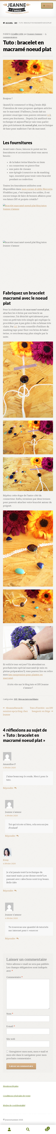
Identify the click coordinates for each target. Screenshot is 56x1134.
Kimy (6, 860)
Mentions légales (10, 1086)
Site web (10, 1039)
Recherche (28, 1129)
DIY (15, 23)
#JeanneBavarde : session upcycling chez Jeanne (15, 711)
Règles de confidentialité (14, 1105)
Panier (43, 1127)
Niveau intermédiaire (28, 699)
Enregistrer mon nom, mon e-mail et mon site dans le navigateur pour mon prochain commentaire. (27, 1055)
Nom (9, 1013)
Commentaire (14, 977)
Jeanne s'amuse (34, 34)
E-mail (10, 1026)
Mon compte (9, 1129)
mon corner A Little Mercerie (37, 189)
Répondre (8, 788)
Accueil (9, 23)
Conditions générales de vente (16, 1096)
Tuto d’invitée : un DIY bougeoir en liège (41, 709)
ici (48, 115)
